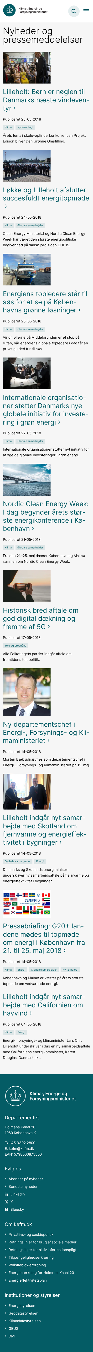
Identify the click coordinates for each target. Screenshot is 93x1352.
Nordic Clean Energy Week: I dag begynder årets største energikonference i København (46, 516)
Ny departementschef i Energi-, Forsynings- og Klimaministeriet (46, 732)
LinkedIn (17, 1194)
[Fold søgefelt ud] (74, 11)
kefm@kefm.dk (21, 1148)
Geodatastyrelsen (23, 1313)
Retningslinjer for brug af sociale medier (43, 1242)
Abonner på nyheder (26, 1179)
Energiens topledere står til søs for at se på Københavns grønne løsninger (45, 302)
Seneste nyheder (23, 1186)
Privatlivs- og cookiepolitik (31, 1234)
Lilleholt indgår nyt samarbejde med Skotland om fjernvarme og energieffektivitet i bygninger (45, 830)
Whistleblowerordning (27, 1265)
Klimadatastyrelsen (25, 1321)
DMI (12, 1336)
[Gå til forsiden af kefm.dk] (27, 11)
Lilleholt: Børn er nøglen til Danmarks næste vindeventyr (46, 100)
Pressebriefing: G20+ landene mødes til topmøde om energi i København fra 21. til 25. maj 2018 (44, 938)
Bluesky (17, 1209)
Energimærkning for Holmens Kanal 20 (41, 1272)
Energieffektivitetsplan (28, 1280)
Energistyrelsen (22, 1305)
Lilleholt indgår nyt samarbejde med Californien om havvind (44, 1005)
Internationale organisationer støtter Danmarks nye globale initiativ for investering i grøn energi (46, 410)
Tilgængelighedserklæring (31, 1257)
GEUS (13, 1328)
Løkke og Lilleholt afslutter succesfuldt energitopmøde (46, 194)
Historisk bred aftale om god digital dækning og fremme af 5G (40, 618)
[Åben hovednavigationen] (88, 11)
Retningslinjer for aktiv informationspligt (42, 1249)
